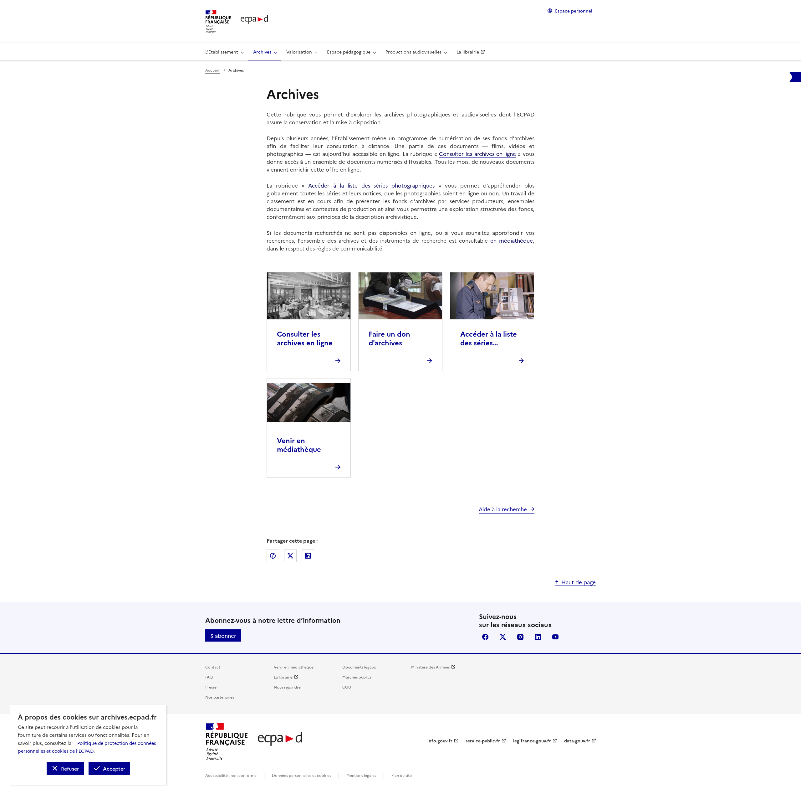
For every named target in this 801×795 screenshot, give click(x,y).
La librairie (283, 676)
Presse (211, 686)
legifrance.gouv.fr (532, 740)
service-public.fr (483, 740)
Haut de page (578, 582)
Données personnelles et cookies (301, 775)
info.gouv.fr (439, 740)
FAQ (209, 676)
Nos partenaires (219, 696)
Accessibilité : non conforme (231, 775)
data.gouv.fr (577, 740)
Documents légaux (359, 666)
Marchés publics (356, 676)
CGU (346, 686)
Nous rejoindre (287, 686)
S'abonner (223, 635)
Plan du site (401, 775)
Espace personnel (573, 11)
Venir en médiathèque (294, 666)
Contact (212, 666)
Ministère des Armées (430, 666)
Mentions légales (361, 775)
